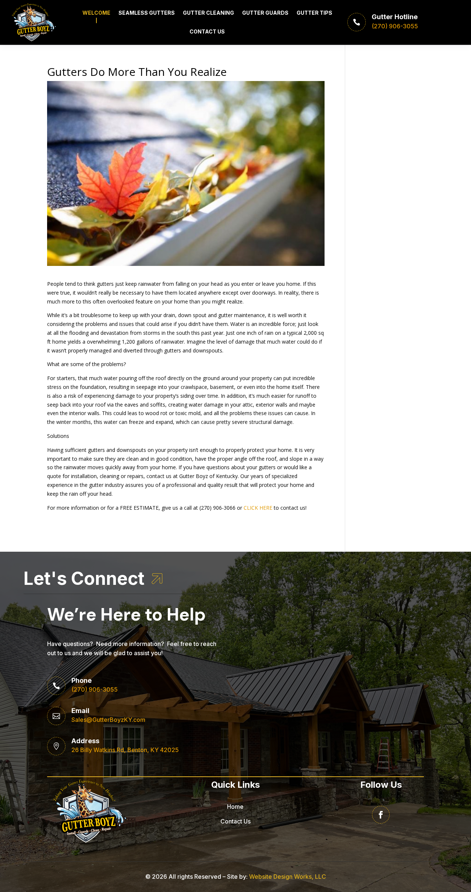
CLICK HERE (258, 507)
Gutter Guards (265, 13)
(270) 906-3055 (94, 689)
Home (235, 806)
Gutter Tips (314, 13)
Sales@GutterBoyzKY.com (108, 719)
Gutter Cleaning (208, 13)
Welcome (96, 13)
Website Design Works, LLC (287, 876)
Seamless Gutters (146, 13)
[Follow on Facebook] (381, 814)
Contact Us (207, 31)
